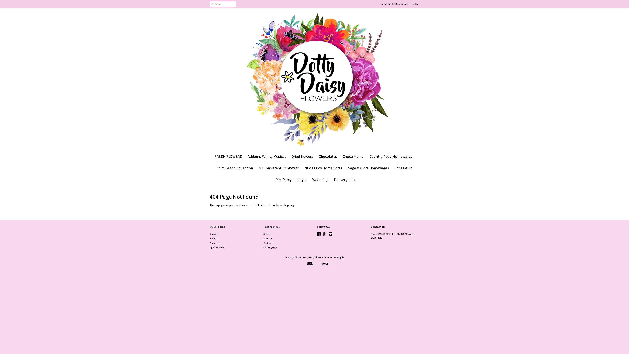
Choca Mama (353, 156)
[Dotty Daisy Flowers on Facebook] (319, 234)
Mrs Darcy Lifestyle (291, 179)
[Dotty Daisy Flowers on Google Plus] (325, 234)
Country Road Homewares (390, 156)
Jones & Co (404, 168)
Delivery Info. (345, 179)
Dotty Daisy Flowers (313, 257)
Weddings (320, 179)
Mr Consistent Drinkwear (279, 168)
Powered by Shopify (334, 257)
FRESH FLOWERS (228, 156)
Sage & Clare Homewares (368, 168)
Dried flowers (302, 156)
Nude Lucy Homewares (323, 168)
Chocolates (328, 156)
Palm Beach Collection (234, 168)
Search (213, 233)
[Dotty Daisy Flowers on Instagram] (330, 234)
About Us (214, 238)
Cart (417, 3)
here (265, 205)
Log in (383, 3)
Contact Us (215, 243)
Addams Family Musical (267, 156)
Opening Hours (217, 247)
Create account (399, 3)
